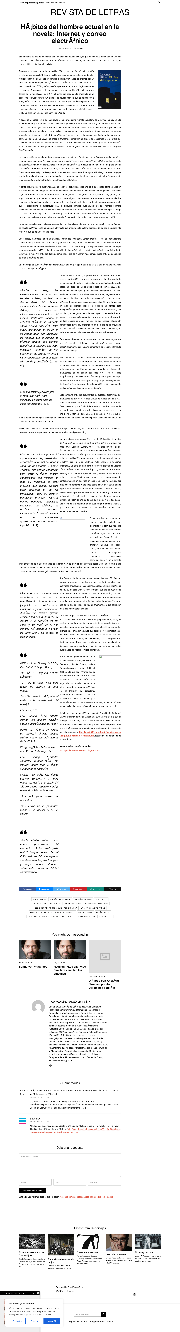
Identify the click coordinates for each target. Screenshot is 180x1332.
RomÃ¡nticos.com (86, 916)
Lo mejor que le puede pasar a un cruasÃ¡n (52, 912)
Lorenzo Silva (85, 912)
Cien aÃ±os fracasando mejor (61, 1260)
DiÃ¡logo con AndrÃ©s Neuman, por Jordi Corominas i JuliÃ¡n (104, 984)
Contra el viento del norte (46, 903)
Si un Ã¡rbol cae (144, 1252)
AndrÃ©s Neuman (83, 899)
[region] (34, 1313)
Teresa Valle (105, 916)
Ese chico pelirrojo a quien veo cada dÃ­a (56, 908)
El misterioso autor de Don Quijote (31, 1254)
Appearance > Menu (34, 2)
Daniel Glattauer (72, 903)
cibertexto (101, 899)
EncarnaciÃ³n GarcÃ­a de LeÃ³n (69, 1002)
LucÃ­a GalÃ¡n (103, 912)
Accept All (52, 1321)
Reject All (34, 1321)
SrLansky (35, 1118)
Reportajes (78, 48)
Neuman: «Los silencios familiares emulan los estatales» (70, 970)
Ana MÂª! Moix (39, 899)
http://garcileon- (67, 750)
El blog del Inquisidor (96, 903)
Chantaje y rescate (87, 1252)
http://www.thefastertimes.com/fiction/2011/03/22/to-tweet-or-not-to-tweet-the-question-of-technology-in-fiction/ (75, 1131)
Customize (17, 1321)
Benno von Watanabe (33, 966)
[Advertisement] (90, 1312)
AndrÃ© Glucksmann (60, 899)
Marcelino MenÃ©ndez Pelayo (43, 916)
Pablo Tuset (68, 916)
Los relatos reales (116, 1254)
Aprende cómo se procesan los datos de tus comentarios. (86, 1196)
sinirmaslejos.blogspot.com (86, 750)
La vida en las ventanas (93, 908)
